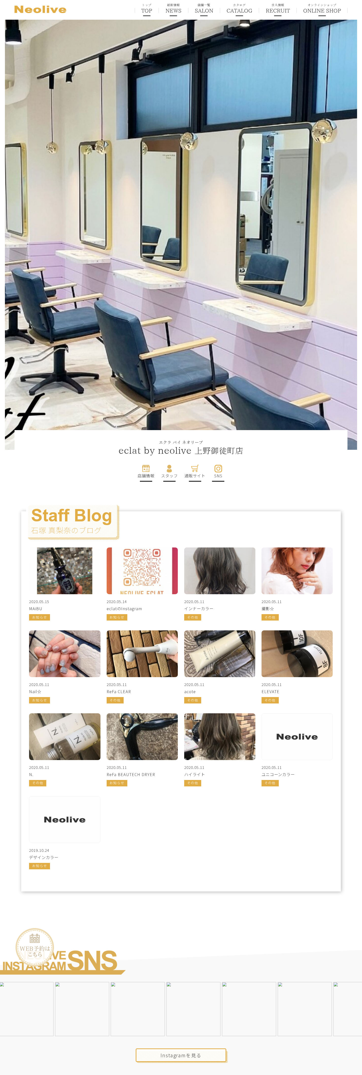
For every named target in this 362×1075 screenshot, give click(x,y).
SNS (218, 476)
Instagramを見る (181, 1055)
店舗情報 (146, 476)
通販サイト (194, 476)
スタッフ (169, 476)
